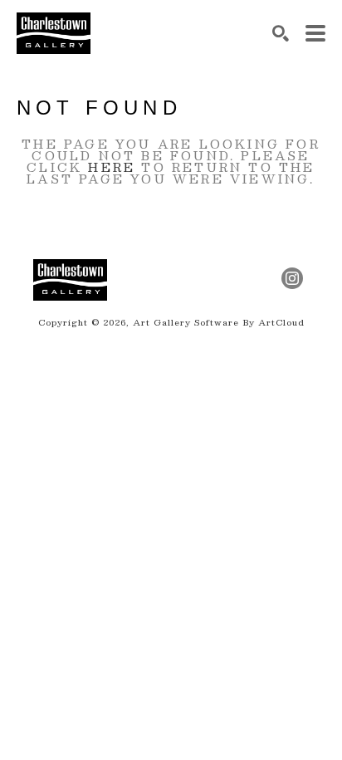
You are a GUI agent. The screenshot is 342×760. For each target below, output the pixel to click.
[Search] (280, 33)
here (111, 167)
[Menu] (315, 33)
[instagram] (292, 278)
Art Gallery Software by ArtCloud (219, 322)
